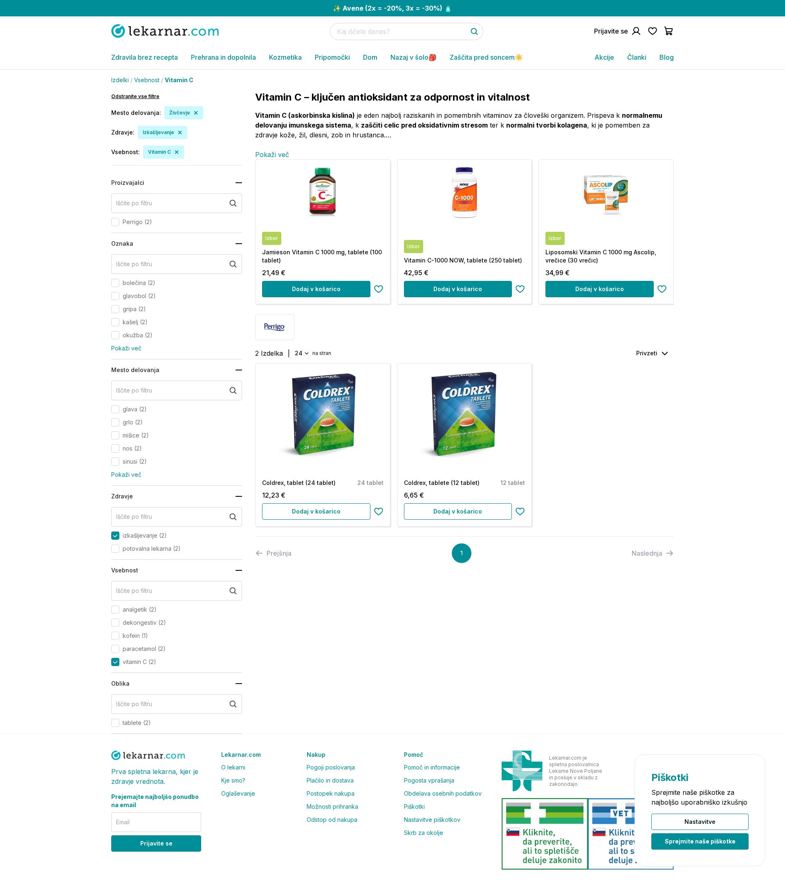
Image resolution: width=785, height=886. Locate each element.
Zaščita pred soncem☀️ (486, 57)
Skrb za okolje (423, 832)
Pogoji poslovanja (331, 767)
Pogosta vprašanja (429, 780)
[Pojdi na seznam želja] (652, 31)
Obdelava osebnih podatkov (443, 793)
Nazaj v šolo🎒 (413, 57)
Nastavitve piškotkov (432, 819)
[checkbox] (115, 222)
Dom (370, 57)
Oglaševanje (238, 793)
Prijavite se (156, 843)
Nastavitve (699, 821)
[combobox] (301, 353)
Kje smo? (233, 780)
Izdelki (120, 79)
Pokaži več (126, 348)
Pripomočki (332, 57)
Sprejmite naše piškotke (700, 841)
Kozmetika (285, 57)
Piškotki (414, 806)
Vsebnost (146, 79)
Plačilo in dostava (330, 780)
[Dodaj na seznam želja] (379, 289)
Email (123, 822)
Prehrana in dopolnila (223, 57)
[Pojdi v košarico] (669, 31)
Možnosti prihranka (332, 806)
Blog (666, 57)
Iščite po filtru (134, 203)
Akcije (604, 57)
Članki (636, 57)
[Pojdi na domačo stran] (165, 31)
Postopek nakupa (330, 793)
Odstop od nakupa (332, 819)
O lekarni (233, 767)
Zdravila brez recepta (144, 57)
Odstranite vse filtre (135, 96)
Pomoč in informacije (432, 767)
